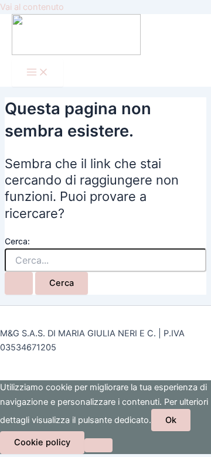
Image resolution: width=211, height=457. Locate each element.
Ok (170, 420)
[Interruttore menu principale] (37, 73)
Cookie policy (42, 442)
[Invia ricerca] (19, 283)
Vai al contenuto (32, 7)
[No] (98, 445)
